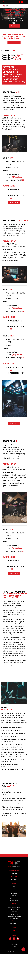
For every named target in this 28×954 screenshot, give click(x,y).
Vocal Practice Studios (14, 909)
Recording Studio (14, 893)
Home (14, 886)
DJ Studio (14, 891)
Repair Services (14, 879)
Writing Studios (14, 911)
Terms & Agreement (14, 944)
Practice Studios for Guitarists (14, 907)
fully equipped (15, 635)
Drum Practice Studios (14, 905)
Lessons (14, 896)
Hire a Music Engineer (14, 900)
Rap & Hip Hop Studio (14, 918)
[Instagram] (14, 938)
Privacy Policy (14, 946)
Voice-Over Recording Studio (14, 914)
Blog (14, 888)
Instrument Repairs (14, 898)
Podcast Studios (14, 912)
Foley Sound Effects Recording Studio (14, 916)
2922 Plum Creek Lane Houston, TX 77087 (14, 933)
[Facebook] (18, 938)
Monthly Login (14, 873)
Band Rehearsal (14, 889)
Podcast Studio (14, 895)
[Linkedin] (10, 938)
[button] (14, 26)
